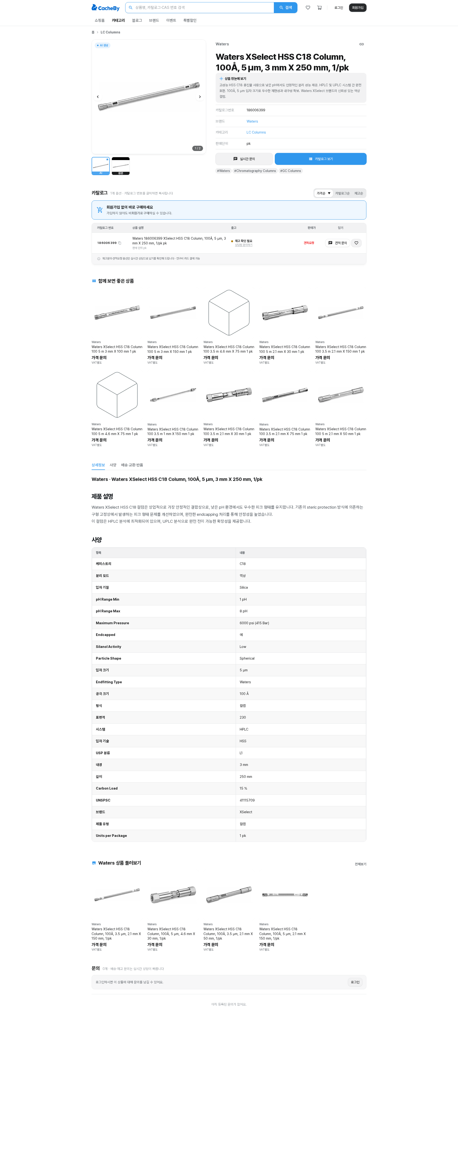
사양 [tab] (113, 465)
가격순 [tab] (324, 193)
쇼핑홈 (100, 20)
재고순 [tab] (358, 193)
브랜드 (154, 20)
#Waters (223, 171)
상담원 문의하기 (243, 245)
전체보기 (360, 864)
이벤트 (171, 20)
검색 (288, 7)
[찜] (308, 7)
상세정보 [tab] (98, 465)
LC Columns (110, 32)
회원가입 (358, 8)
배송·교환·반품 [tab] (132, 465)
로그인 (338, 8)
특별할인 (190, 20)
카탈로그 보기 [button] (324, 159)
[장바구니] (319, 7)
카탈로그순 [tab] (342, 193)
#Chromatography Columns (255, 171)
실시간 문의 (247, 159)
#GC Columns (290, 171)
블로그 (137, 20)
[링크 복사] (361, 44)
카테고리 (118, 20)
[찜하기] (356, 243)
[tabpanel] (229, 658)
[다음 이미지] (200, 97)
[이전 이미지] (98, 97)
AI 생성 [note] (103, 46)
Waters (222, 44)
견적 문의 (341, 243)
